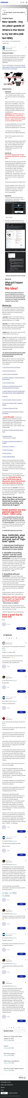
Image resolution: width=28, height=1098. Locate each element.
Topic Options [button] (23, 14)
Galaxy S (15, 50)
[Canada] (4, 2)
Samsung (7, 895)
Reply (21, 670)
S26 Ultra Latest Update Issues (13, 1068)
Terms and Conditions (7, 1084)
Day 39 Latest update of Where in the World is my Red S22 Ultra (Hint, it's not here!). (13, 67)
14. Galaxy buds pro (7, 436)
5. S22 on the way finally (8, 382)
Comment (21, 628)
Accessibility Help (6, 1082)
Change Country (13, 1093)
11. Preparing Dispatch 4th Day (10, 408)
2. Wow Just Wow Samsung (9, 371)
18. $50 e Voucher (6, 453)
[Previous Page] (4, 638)
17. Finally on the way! (7, 450)
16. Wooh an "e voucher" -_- (9, 446)
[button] (23, 47)
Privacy (3, 1087)
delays (6, 893)
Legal (2, 1090)
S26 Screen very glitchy (11, 1061)
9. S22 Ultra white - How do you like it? (12, 400)
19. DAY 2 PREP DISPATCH (8, 456)
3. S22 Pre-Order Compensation (10, 374)
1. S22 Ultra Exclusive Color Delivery (11, 367)
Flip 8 (5, 1046)
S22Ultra (14, 893)
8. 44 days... (5, 396)
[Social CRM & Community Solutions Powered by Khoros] (22, 1077)
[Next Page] (19, 638)
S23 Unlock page (9, 1053)
